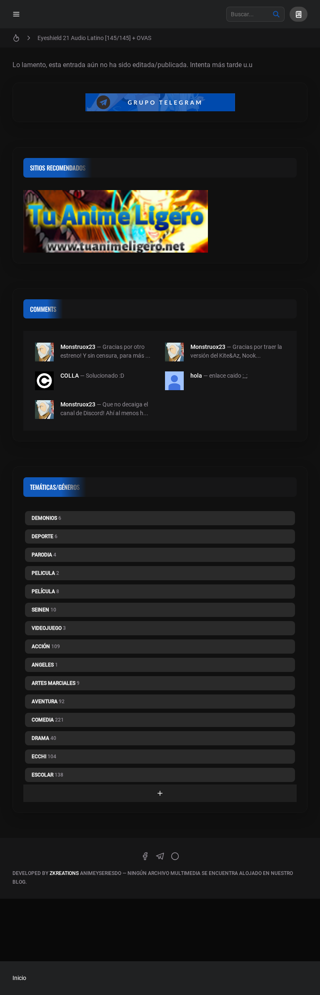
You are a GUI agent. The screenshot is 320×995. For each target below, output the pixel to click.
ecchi (44, 756)
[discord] (175, 856)
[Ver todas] (160, 793)
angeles (45, 665)
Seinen (44, 610)
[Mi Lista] (299, 14)
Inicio (19, 978)
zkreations (64, 873)
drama (44, 738)
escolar (47, 775)
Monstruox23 (77, 346)
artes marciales (56, 683)
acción (46, 646)
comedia (48, 720)
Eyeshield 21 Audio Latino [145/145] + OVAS (94, 38)
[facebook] (145, 856)
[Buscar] (276, 14)
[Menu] (16, 14)
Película (45, 591)
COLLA (69, 375)
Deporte (45, 536)
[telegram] (160, 856)
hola (196, 375)
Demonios (46, 518)
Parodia (44, 555)
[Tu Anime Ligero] (160, 223)
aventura (48, 701)
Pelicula (45, 573)
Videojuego (49, 628)
